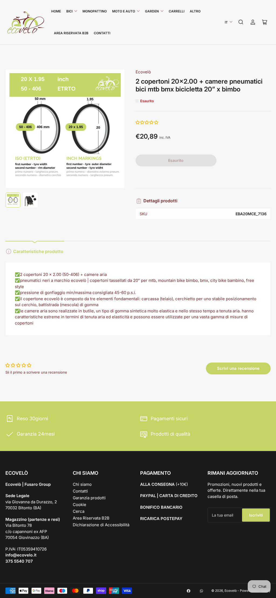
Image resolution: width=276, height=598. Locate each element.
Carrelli (176, 11)
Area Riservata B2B (71, 33)
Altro (195, 11)
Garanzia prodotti (89, 497)
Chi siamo (82, 484)
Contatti (102, 33)
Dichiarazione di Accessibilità (101, 524)
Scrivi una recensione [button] (238, 368)
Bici (69, 11)
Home (56, 11)
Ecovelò (143, 71)
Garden (152, 11)
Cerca (78, 511)
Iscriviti (256, 515)
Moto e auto (123, 11)
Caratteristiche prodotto (38, 251)
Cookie (79, 504)
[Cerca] (241, 22)
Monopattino (94, 11)
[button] (147, 122)
